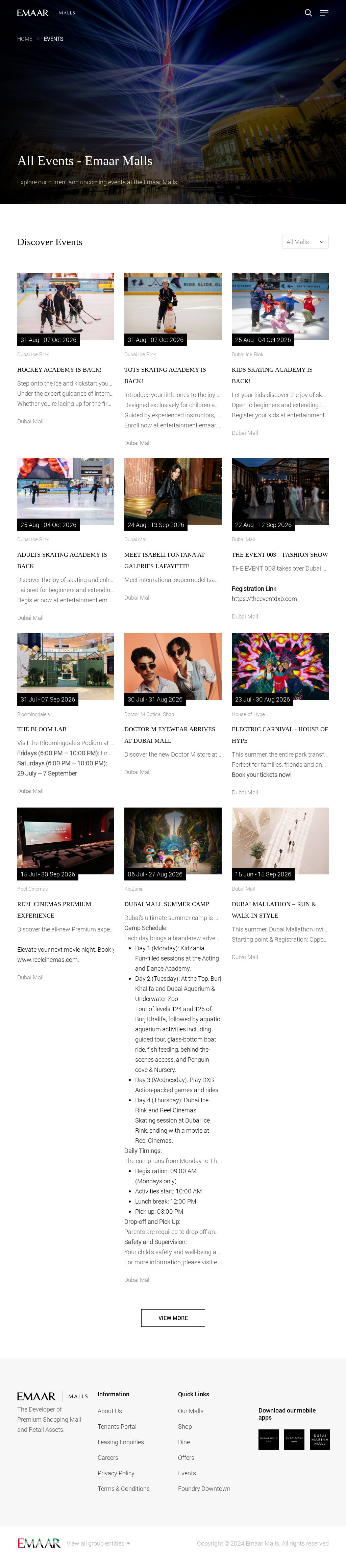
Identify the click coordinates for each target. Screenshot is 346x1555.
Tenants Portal (117, 1426)
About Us (110, 1411)
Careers (108, 1457)
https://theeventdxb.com (264, 599)
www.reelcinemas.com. (48, 959)
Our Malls (190, 1411)
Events (54, 38)
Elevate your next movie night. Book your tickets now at (65, 949)
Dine (184, 1442)
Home (24, 38)
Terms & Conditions (124, 1488)
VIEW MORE (173, 1317)
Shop (185, 1426)
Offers (186, 1457)
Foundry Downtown (204, 1488)
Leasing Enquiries (121, 1442)
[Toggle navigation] (322, 13)
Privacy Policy (116, 1473)
